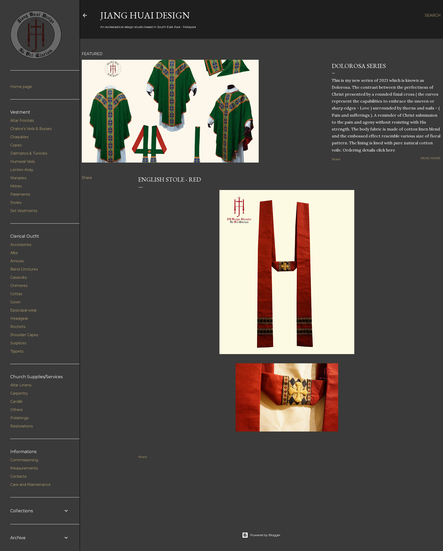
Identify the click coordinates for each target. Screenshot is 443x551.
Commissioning (24, 460)
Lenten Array (21, 169)
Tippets (16, 351)
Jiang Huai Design (145, 15)
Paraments (20, 194)
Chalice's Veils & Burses (31, 128)
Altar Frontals (22, 120)
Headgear (19, 318)
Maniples (18, 178)
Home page (21, 86)
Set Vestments (23, 210)
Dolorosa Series (359, 66)
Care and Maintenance (30, 484)
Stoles (15, 202)
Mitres (16, 186)
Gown (15, 302)
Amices (17, 261)
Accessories (20, 244)
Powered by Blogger (265, 535)
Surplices (18, 343)
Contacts (18, 476)
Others (16, 409)
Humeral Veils (22, 161)
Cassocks (18, 277)
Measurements (24, 468)
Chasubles (19, 137)
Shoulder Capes (24, 335)
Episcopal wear (23, 310)
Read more (431, 158)
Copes (16, 145)
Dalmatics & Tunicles (28, 153)
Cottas (16, 294)
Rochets (17, 326)
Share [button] (336, 159)
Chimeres (18, 285)
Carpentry (19, 393)
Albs (14, 253)
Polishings (19, 418)
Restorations (21, 426)
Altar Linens (20, 385)
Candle (16, 401)
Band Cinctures (24, 269)
